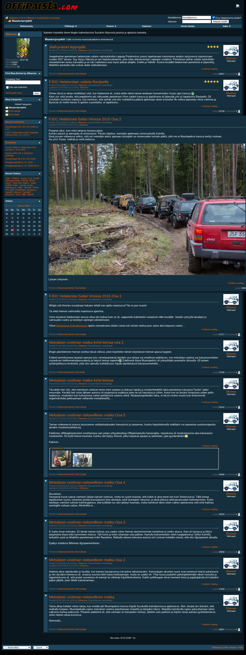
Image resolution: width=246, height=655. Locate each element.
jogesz (26, 183)
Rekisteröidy (26, 26)
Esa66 (36, 178)
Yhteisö (110, 26)
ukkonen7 (10, 194)
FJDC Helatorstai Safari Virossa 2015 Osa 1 (85, 296)
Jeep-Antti (17, 183)
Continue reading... (210, 69)
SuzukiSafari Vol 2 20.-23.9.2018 (20, 127)
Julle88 (8, 185)
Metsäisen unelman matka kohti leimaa (81, 380)
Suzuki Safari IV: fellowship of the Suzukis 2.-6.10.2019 (20, 148)
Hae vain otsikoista (18, 87)
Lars (7, 129)
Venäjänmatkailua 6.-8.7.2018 (19, 162)
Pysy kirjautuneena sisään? (228, 18)
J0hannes (82, 50)
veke (18, 194)
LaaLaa (22, 185)
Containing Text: (12, 79)
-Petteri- (15, 178)
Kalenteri (146, 26)
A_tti (30, 178)
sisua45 (9, 192)
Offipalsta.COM (16, 18)
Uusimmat (10, 142)
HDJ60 (25, 180)
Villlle (24, 194)
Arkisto (233, 647)
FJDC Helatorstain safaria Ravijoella (79, 82)
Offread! (28, 187)
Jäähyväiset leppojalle (67, 47)
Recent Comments (14, 122)
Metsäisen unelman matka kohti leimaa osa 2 (86, 342)
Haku (225, 26)
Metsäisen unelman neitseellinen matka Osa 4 (87, 482)
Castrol (25, 135)
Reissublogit (80, 73)
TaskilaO (27, 192)
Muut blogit (80, 372)
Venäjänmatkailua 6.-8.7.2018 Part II (22, 166)
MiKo (20, 187)
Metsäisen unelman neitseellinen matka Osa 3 (87, 522)
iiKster (32, 180)
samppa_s (32, 190)
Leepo (30, 185)
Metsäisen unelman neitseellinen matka (81, 597)
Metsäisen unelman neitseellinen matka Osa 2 (87, 560)
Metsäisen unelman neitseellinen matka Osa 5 (87, 415)
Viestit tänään (188, 26)
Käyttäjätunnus (175, 17)
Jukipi (33, 183)
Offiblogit (30, 18)
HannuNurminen (13, 180)
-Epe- (8, 178)
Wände (30, 194)
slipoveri (18, 192)
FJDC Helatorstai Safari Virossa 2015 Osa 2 (85, 119)
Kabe (15, 185)
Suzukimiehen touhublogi (48, 18)
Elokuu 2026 (23, 206)
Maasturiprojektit (66, 73)
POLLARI (9, 190)
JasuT (8, 183)
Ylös (241, 647)
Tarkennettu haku (13, 93)
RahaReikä (20, 190)
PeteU (35, 187)
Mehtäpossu (11, 187)
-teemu (23, 178)
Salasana (172, 21)
